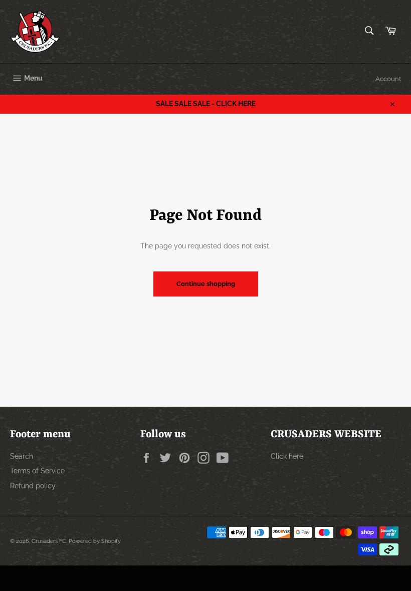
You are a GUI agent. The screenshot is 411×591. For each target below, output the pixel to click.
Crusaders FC (49, 540)
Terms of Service (37, 471)
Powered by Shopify (95, 540)
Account (388, 79)
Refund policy (33, 486)
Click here (287, 456)
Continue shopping (205, 283)
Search (21, 456)
